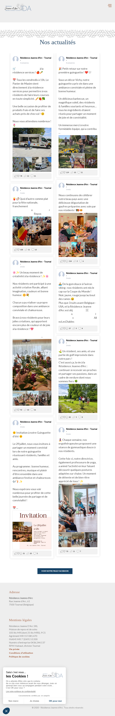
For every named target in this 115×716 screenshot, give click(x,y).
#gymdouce (65, 317)
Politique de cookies (19, 657)
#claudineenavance (84, 314)
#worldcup (65, 314)
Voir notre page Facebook (55, 571)
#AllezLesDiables (84, 317)
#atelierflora (33, 336)
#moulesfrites (41, 210)
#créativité (19, 336)
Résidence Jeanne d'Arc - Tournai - (35, 59)
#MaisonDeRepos (23, 213)
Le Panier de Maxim (27, 68)
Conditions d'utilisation (21, 653)
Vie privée (14, 649)
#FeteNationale (22, 210)
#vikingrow (79, 310)
